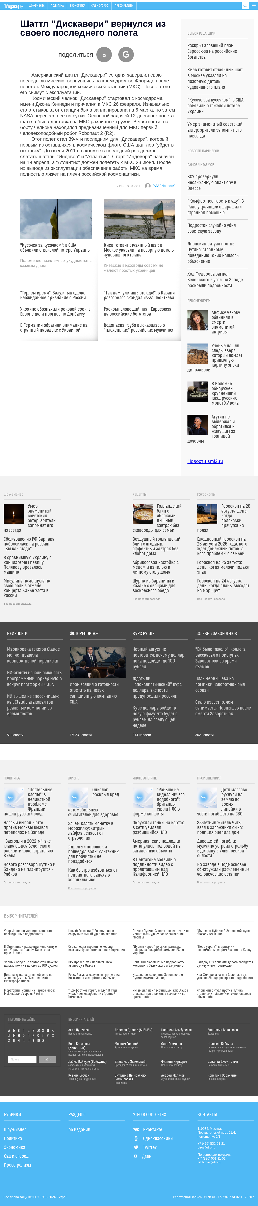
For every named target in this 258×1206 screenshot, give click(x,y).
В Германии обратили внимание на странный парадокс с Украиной (53, 328)
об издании (79, 1130)
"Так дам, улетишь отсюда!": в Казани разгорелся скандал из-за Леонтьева (139, 295)
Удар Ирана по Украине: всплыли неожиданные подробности (28, 932)
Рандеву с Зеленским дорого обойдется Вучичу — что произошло (225, 964)
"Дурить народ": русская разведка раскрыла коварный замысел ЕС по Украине (158, 950)
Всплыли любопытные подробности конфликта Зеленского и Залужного (158, 964)
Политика (57, 5)
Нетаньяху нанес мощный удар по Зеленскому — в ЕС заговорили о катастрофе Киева (28, 978)
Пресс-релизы (124, 5)
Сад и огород (99, 5)
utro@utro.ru (206, 1147)
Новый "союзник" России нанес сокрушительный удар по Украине (92, 932)
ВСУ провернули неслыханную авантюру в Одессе (90, 964)
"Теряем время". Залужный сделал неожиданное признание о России (53, 295)
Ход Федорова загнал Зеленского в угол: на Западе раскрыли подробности (225, 976)
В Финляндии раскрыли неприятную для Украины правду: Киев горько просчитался (30, 950)
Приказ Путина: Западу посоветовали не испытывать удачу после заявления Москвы (161, 934)
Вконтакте (152, 1130)
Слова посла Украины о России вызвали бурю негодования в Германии (96, 948)
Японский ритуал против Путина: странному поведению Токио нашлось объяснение (224, 994)
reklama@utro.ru (209, 1162)
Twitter (150, 1148)
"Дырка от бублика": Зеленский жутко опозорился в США (224, 932)
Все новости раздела (17, 603)
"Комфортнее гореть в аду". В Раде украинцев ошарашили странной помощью (93, 994)
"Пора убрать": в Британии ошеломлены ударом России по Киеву (224, 948)
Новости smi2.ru (205, 461)
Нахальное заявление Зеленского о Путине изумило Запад (158, 976)
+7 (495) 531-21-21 (211, 1143)
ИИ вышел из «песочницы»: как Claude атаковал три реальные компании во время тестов (160, 994)
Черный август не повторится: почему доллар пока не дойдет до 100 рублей (31, 964)
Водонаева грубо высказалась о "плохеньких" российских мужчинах (138, 328)
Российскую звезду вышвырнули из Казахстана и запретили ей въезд (94, 976)
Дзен (146, 1156)
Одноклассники (158, 1138)
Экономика (77, 5)
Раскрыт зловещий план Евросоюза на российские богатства (137, 312)
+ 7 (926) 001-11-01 (212, 1158)
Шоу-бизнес (37, 5)
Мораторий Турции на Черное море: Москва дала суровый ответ (29, 992)
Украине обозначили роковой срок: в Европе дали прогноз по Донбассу (55, 312)
